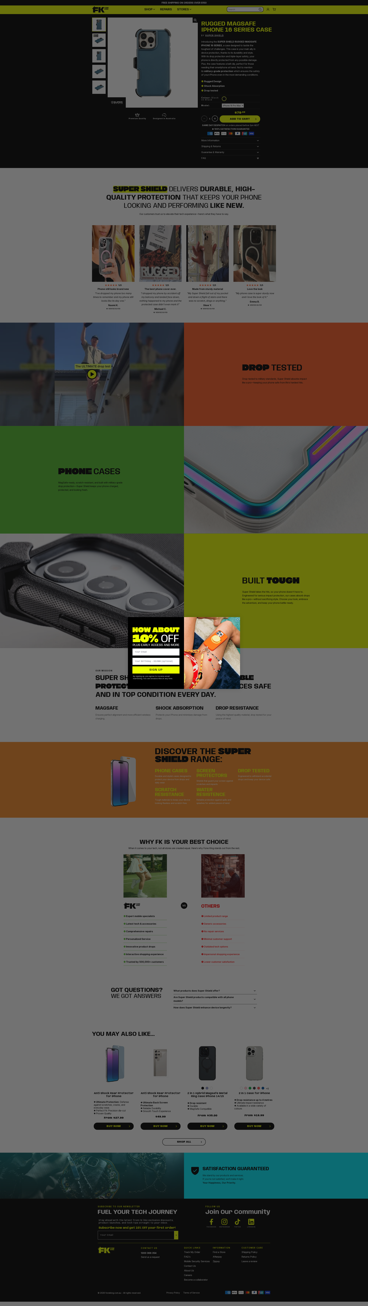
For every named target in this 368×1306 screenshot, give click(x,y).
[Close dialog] (237, 619)
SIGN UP (156, 669)
